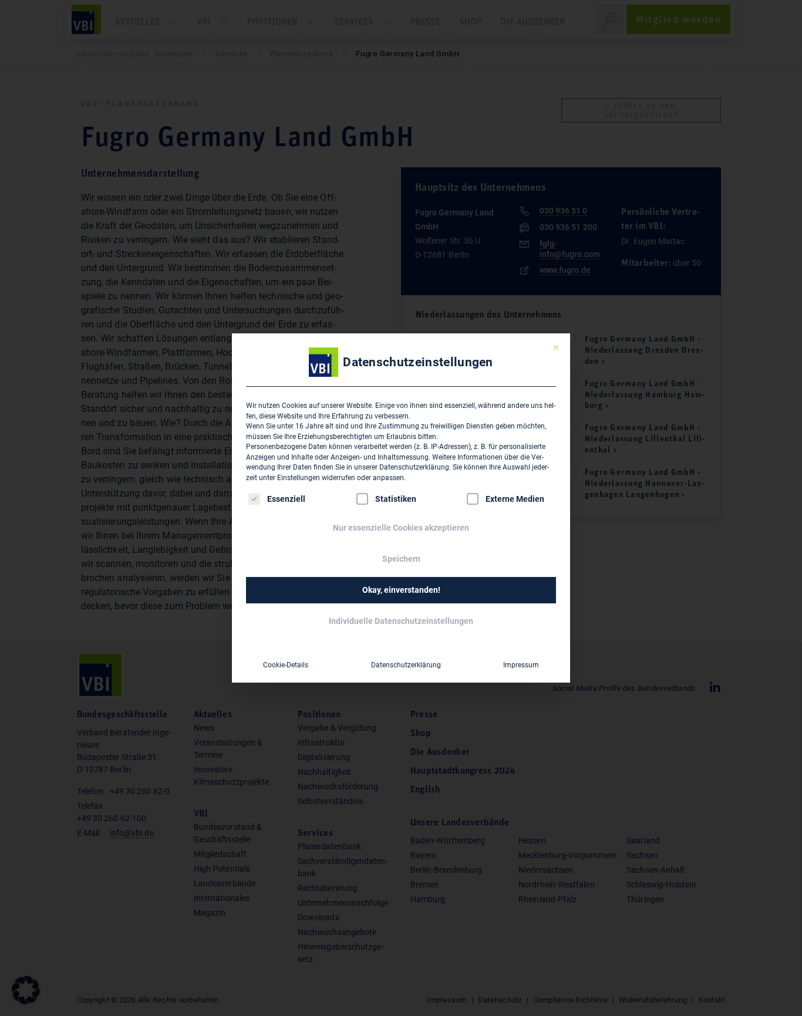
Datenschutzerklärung (414, 467)
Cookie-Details (285, 665)
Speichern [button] (401, 558)
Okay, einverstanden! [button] (401, 590)
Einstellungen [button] (298, 478)
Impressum (521, 665)
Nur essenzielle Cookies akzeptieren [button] (401, 527)
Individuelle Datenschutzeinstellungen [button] (401, 621)
